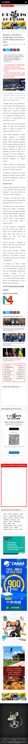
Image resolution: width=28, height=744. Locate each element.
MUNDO (9, 523)
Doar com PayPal (14, 452)
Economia (10, 517)
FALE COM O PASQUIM (15, 742)
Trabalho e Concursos (8, 529)
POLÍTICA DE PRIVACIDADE (20, 741)
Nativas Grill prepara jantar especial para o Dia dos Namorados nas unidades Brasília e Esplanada (14, 74)
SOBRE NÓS (9, 741)
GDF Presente (6, 519)
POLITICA (5, 45)
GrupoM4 (5, 521)
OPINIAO (15, 525)
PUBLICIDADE (6, 527)
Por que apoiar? (14, 428)
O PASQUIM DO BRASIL (7, 525)
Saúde (11, 527)
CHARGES (21, 514)
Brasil (9, 514)
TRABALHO (16, 527)
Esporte (22, 517)
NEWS (13, 523)
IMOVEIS (10, 521)
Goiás (18, 519)
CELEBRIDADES (15, 514)
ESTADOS (5, 517)
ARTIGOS (5, 514)
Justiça (5, 523)
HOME (3, 741)
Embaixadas (16, 517)
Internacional (17, 521)
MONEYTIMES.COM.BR (16, 286)
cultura (16, 529)
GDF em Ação (13, 519)
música (20, 529)
